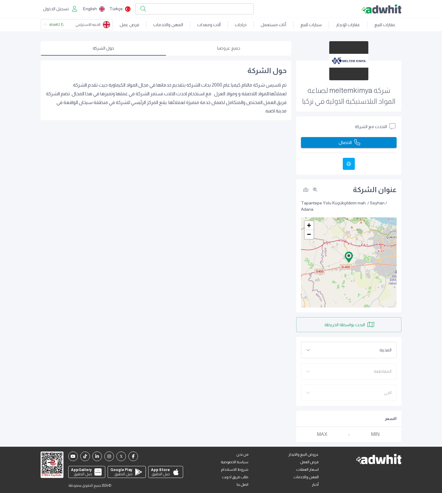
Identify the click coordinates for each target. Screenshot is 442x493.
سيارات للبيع (311, 24)
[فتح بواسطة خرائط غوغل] (306, 189)
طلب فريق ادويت (235, 477)
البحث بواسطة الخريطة (344, 324)
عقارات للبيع (385, 24)
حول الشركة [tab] (103, 48)
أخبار (315, 484)
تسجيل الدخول (56, 8)
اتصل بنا (242, 484)
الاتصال (345, 142)
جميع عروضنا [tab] (228, 48)
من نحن (242, 454)
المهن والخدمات (168, 24)
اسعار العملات (307, 469)
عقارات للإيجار (348, 24)
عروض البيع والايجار (303, 454)
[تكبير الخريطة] (315, 190)
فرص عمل (129, 24)
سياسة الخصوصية (234, 462)
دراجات (241, 24)
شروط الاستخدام (234, 469)
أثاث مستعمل (273, 24)
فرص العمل (309, 462)
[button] (348, 257)
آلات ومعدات (209, 24)
